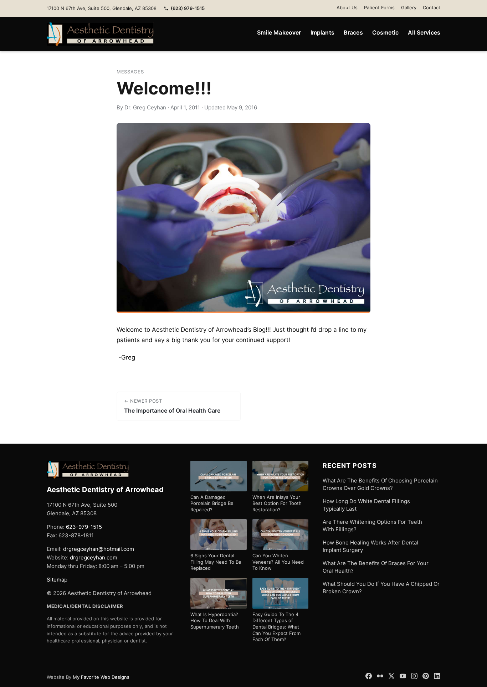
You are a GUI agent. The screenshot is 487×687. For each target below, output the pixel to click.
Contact (431, 7)
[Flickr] (380, 676)
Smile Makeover (279, 32)
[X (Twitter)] (391, 676)
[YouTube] (403, 676)
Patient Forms (379, 7)
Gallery (408, 7)
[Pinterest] (425, 676)
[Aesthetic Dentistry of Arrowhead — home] (100, 34)
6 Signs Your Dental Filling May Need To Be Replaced (215, 562)
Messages (130, 71)
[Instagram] (414, 676)
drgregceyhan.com (93, 557)
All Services (424, 32)
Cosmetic (385, 32)
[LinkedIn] (437, 676)
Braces (353, 32)
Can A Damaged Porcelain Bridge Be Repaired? (212, 503)
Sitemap (57, 579)
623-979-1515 (84, 526)
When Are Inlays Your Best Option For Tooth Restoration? (277, 503)
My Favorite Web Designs (101, 677)
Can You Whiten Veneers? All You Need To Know (278, 562)
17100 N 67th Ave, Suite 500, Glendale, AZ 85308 (102, 8)
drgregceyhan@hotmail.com (98, 549)
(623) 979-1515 (188, 8)
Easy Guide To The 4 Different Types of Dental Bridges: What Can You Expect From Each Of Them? (276, 626)
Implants (322, 32)
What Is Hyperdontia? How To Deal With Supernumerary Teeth (214, 620)
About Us (347, 7)
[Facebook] (368, 676)
